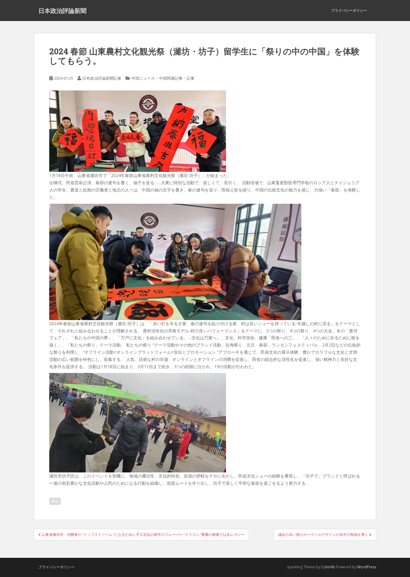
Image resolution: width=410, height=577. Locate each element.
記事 (190, 78)
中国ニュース (143, 78)
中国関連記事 (170, 78)
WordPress (366, 566)
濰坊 (55, 501)
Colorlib (328, 566)
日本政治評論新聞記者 (101, 78)
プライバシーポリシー (349, 10)
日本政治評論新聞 (62, 10)
